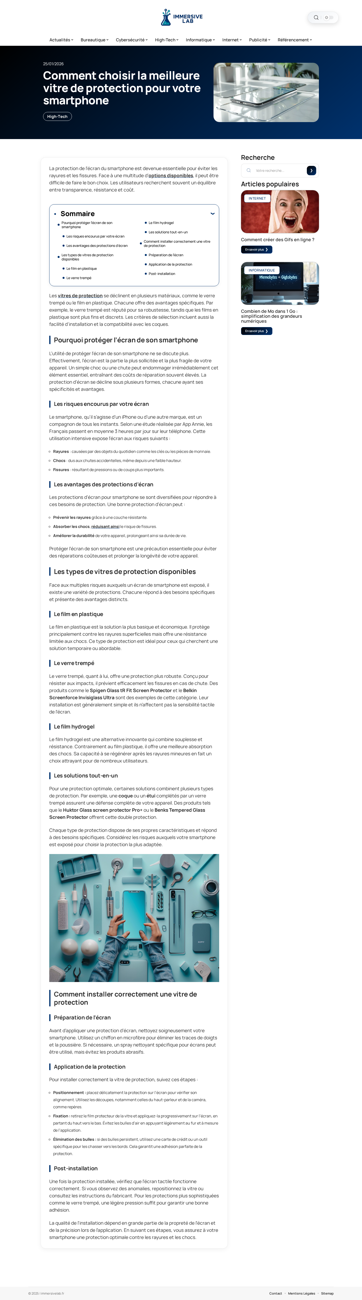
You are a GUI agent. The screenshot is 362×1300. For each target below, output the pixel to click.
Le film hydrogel (161, 222)
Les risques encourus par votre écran (95, 236)
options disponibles (170, 175)
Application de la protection (170, 264)
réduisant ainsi (105, 526)
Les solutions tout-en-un (168, 232)
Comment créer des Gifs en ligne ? (277, 239)
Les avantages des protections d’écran (97, 245)
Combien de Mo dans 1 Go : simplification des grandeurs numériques (271, 316)
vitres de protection (80, 295)
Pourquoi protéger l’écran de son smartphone (87, 224)
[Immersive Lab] (181, 17)
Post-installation (162, 273)
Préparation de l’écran (166, 255)
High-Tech (57, 116)
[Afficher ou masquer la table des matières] (154, 213)
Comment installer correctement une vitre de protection (177, 243)
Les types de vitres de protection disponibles (87, 257)
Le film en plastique (81, 268)
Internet (257, 198)
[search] (316, 17)
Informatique (262, 270)
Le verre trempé (78, 277)
